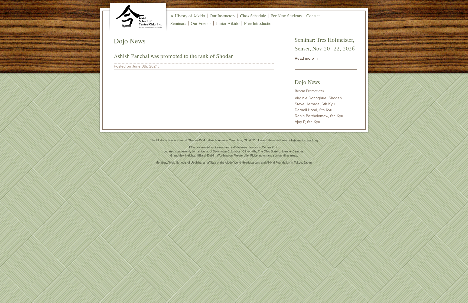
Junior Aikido (227, 23)
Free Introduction (259, 23)
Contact (313, 15)
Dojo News (307, 82)
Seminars (178, 23)
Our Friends (201, 23)
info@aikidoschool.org (303, 140)
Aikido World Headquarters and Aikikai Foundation (257, 162)
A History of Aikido (187, 15)
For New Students (286, 15)
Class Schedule (253, 15)
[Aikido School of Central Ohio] (138, 16)
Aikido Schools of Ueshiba (184, 162)
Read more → (307, 58)
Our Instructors (222, 15)
